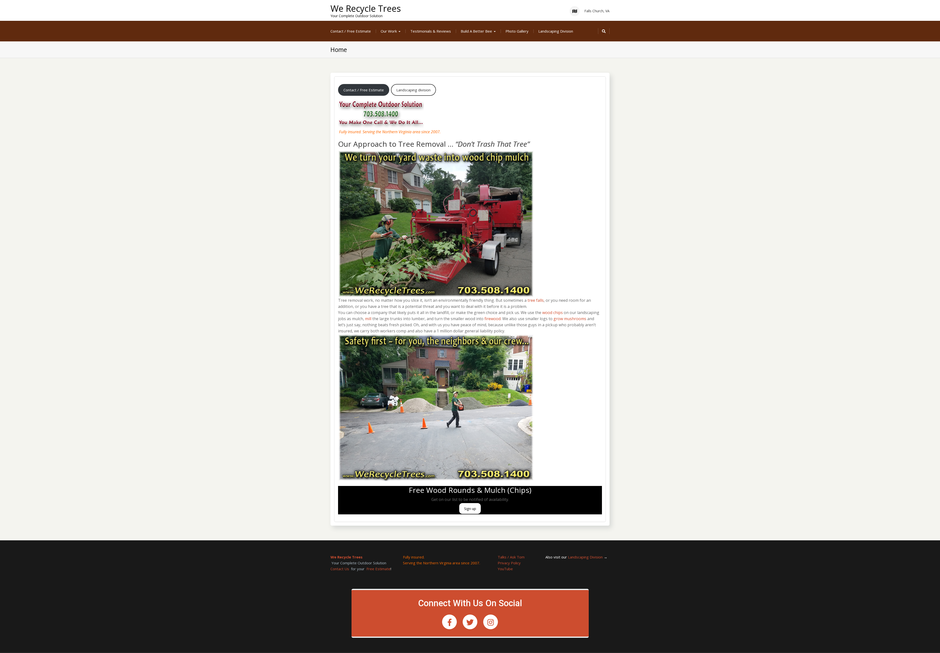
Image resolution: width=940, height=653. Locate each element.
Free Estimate (378, 568)
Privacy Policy (509, 562)
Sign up (470, 508)
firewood (492, 318)
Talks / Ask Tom (511, 557)
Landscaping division (413, 89)
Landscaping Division (555, 31)
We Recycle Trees (365, 8)
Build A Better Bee (476, 31)
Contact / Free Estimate (350, 31)
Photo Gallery (517, 31)
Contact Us (339, 568)
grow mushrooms (569, 318)
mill (368, 318)
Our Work (389, 31)
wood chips (552, 312)
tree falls (536, 300)
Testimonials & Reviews (430, 31)
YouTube (505, 568)
